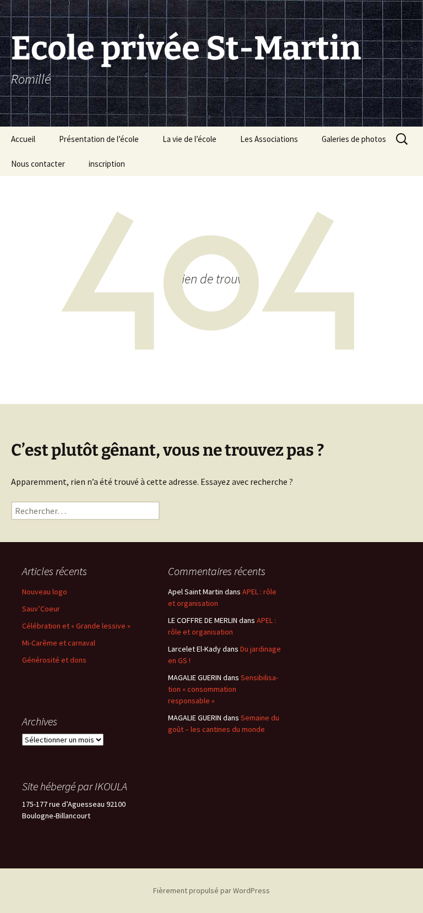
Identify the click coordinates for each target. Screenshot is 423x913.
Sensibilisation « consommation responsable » (223, 689)
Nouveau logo (44, 592)
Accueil (23, 139)
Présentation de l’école (99, 139)
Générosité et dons (54, 660)
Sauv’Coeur (41, 609)
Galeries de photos (354, 139)
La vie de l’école (189, 139)
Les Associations (269, 139)
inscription (107, 163)
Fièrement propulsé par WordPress (211, 890)
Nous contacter (38, 163)
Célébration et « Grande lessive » (76, 626)
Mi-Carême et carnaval (58, 643)
